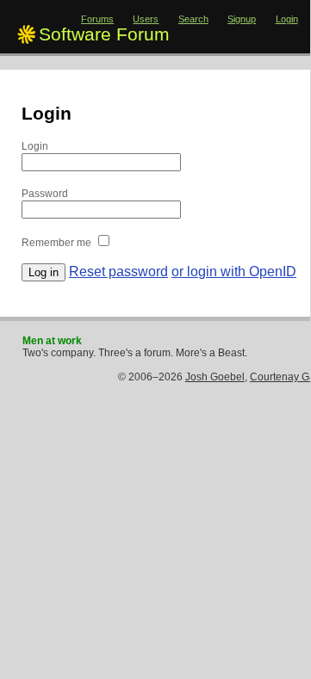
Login (287, 19)
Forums (97, 19)
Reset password (118, 271)
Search (193, 19)
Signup (241, 19)
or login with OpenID (233, 271)
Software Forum (104, 34)
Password (45, 194)
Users (146, 19)
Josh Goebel (215, 377)
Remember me (56, 243)
